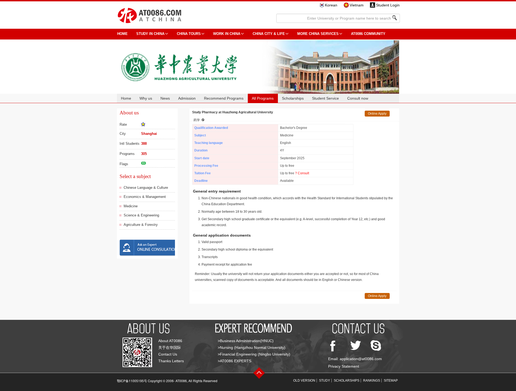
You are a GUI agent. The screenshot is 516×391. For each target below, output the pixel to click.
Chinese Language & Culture (146, 188)
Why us (145, 98)
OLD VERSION (304, 380)
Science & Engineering (141, 215)
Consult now (357, 98)
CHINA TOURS (189, 34)
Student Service (325, 98)
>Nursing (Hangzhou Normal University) (251, 347)
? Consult (302, 173)
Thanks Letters (171, 361)
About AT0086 (170, 341)
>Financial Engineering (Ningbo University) (254, 354)
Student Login (388, 5)
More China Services (318, 34)
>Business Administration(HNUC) (246, 341)
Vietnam (357, 5)
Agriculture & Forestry (141, 225)
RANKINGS (371, 380)
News (165, 98)
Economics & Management (145, 197)
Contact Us (167, 354)
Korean (331, 5)
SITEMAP (391, 380)
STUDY (324, 380)
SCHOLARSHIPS (346, 380)
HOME (122, 34)
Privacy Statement (343, 366)
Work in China (226, 34)
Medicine (131, 206)
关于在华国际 (169, 347)
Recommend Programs (223, 98)
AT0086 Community (368, 34)
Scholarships (293, 98)
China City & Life (269, 34)
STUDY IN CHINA (150, 34)
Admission (187, 98)
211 (143, 163)
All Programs (263, 98)
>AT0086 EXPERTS (234, 361)
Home (126, 98)
